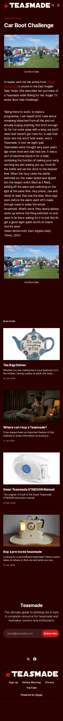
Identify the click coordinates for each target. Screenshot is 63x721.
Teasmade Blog (13, 18)
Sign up (13, 682)
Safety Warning (31, 682)
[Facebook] (34, 659)
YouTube (31, 687)
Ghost (38, 694)
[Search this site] (52, 5)
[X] (28, 659)
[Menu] (58, 5)
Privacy (49, 682)
